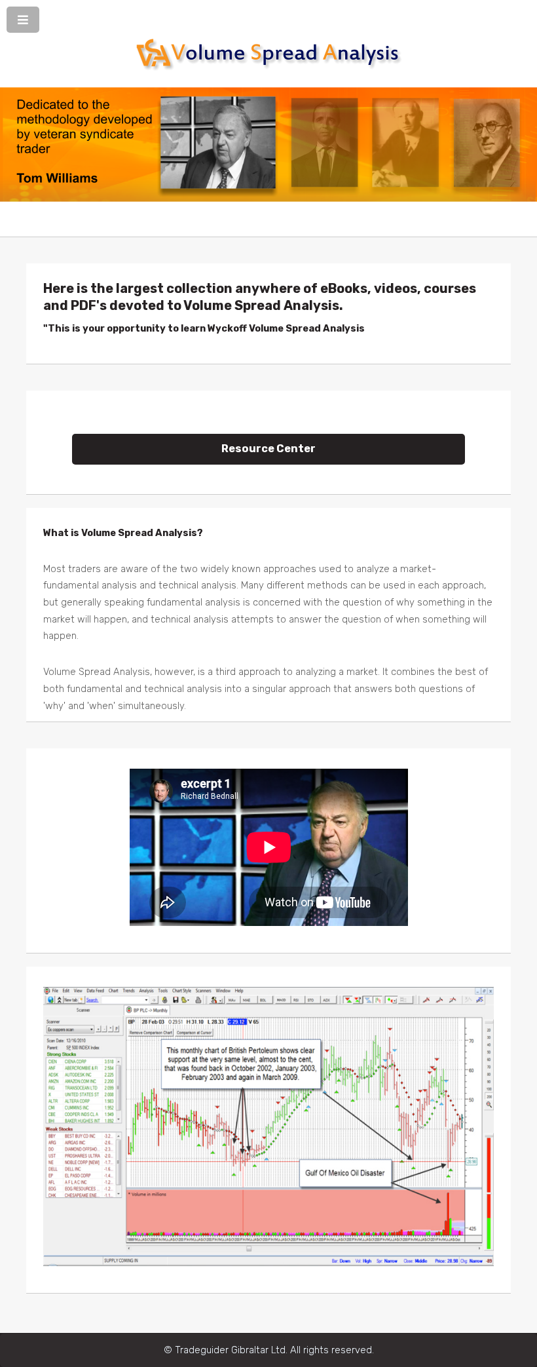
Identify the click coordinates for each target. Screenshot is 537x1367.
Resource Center (268, 448)
